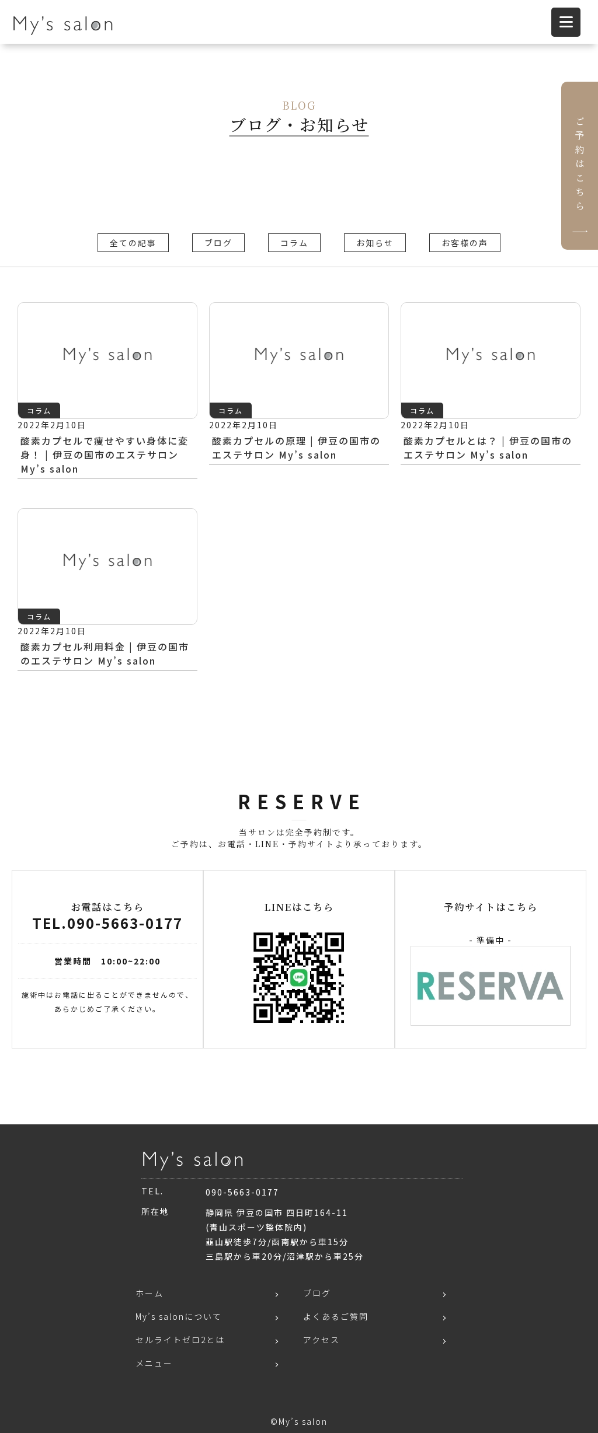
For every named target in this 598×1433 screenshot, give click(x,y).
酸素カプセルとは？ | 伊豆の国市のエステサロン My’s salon (488, 448)
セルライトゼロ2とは (180, 1339)
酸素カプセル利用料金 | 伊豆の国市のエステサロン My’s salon (104, 653)
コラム (294, 243)
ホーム (149, 1293)
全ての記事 (133, 243)
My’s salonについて (178, 1316)
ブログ (218, 243)
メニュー (154, 1363)
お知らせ (375, 243)
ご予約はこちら (579, 166)
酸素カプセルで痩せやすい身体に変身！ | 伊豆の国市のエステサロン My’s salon (104, 455)
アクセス (321, 1339)
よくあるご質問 (335, 1316)
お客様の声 (464, 243)
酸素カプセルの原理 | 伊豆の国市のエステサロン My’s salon (296, 448)
